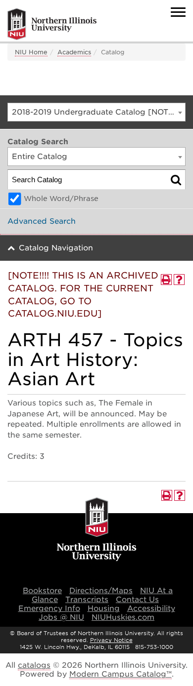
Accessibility (151, 608)
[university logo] (97, 529)
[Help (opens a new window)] (179, 279)
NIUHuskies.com (123, 617)
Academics (74, 52)
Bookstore (42, 590)
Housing (104, 608)
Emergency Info (49, 608)
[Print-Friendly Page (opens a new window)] (166, 279)
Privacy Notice (111, 640)
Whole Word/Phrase (61, 198)
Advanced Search (41, 221)
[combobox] (96, 112)
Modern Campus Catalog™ (120, 674)
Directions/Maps (101, 590)
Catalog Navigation (56, 247)
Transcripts (86, 599)
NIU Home (31, 52)
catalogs (34, 665)
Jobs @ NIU (61, 617)
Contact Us (137, 599)
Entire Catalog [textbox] (39, 156)
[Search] (176, 179)
